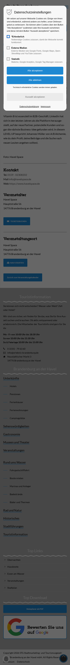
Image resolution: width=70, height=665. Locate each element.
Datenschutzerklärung (29, 106)
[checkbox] (8, 36)
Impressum (45, 106)
